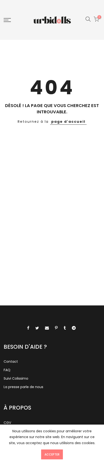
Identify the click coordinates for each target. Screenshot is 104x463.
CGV (7, 422)
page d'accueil (68, 121)
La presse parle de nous (23, 386)
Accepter (52, 454)
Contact (11, 361)
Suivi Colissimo (16, 378)
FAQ (7, 370)
